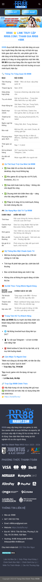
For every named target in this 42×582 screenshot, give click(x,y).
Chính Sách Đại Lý (29, 562)
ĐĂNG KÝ (12, 12)
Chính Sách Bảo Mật (11, 562)
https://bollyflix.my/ (13, 397)
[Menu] (3, 4)
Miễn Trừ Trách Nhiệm (11, 565)
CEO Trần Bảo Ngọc (27, 547)
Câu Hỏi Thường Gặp (31, 565)
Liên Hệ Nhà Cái (10, 559)
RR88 (4, 47)
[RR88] (21, 4)
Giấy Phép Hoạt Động (28, 559)
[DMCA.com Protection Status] (9, 553)
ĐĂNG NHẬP (29, 12)
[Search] (39, 4)
